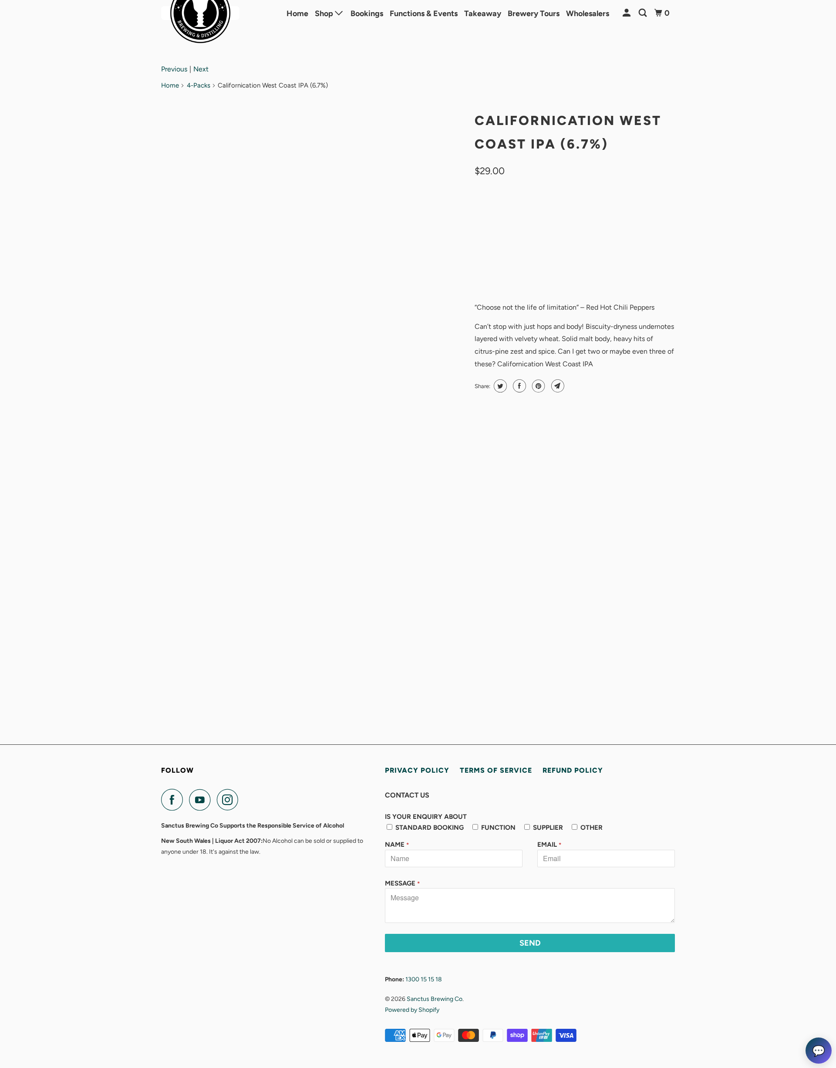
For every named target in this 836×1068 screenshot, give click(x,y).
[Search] (643, 13)
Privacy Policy (417, 770)
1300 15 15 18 (423, 979)
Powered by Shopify (412, 1010)
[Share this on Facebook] (518, 385)
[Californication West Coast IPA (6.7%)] (313, 194)
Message (402, 883)
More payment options (626, 273)
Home (297, 13)
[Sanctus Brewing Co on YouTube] (202, 800)
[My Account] (627, 13)
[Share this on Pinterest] (537, 385)
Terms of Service (496, 770)
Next (201, 69)
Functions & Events (424, 13)
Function (497, 827)
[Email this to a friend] (556, 385)
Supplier (547, 827)
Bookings (367, 13)
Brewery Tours (534, 13)
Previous (174, 69)
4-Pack (489, 211)
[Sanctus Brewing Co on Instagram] (230, 800)
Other (591, 827)
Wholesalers (587, 13)
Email (549, 844)
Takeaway (482, 13)
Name (397, 844)
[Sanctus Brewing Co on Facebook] (174, 800)
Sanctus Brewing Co (434, 999)
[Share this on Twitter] (499, 385)
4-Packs (198, 85)
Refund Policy (573, 770)
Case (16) (527, 211)
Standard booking (429, 827)
